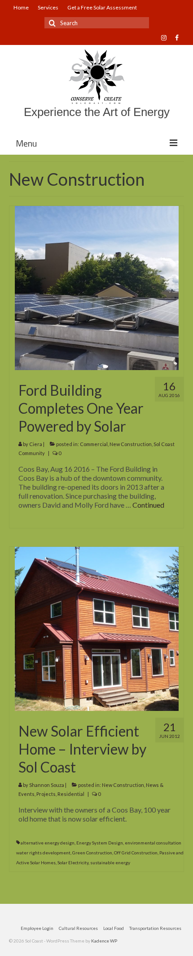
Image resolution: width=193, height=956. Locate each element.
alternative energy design (48, 842)
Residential (70, 794)
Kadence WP (104, 940)
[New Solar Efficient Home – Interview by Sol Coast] (97, 628)
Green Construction (92, 852)
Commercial (94, 444)
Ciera (35, 444)
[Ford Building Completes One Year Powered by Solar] (97, 287)
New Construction (131, 444)
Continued (148, 504)
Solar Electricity (72, 862)
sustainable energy (110, 862)
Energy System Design (99, 842)
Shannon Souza (46, 785)
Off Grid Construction (136, 852)
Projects (46, 794)
